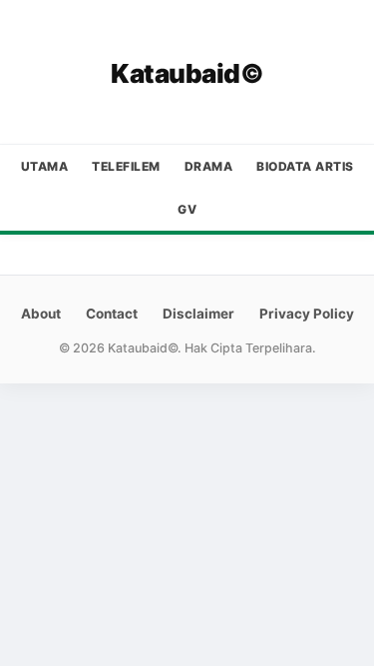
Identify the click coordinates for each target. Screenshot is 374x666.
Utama (45, 166)
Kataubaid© (187, 73)
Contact (112, 314)
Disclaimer (198, 314)
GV (187, 209)
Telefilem (126, 166)
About (41, 314)
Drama (209, 166)
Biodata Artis (305, 166)
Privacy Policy (306, 314)
